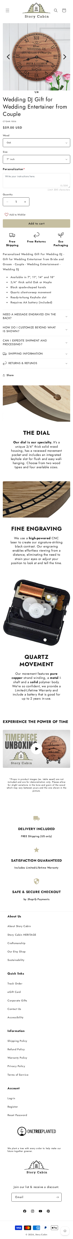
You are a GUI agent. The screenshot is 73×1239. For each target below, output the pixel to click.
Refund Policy (16, 1049)
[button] (7, 10)
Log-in (11, 1098)
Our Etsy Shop (16, 951)
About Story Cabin (19, 926)
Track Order (14, 983)
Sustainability (15, 960)
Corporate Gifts (17, 1000)
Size (5, 152)
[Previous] (8, 57)
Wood (6, 135)
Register (12, 1107)
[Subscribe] (57, 1197)
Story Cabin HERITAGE (21, 935)
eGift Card (14, 992)
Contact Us (14, 1009)
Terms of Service (18, 1075)
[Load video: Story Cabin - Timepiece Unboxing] (36, 749)
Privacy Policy (16, 1066)
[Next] (64, 57)
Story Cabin (41, 1234)
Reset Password (17, 1115)
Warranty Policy (17, 1058)
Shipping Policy (17, 1041)
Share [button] (10, 375)
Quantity (8, 194)
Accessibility (15, 1017)
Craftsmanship (16, 943)
